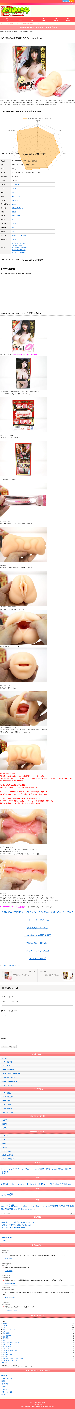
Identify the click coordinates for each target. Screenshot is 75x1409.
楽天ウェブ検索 (7, 1354)
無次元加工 (54, 1184)
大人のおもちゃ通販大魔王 (19, 247)
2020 (13, 219)
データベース (6, 1065)
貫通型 (18, 184)
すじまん (29, 1206)
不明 (13, 227)
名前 (37, 1039)
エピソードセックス (9, 1329)
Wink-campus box (10, 1283)
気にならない (16, 196)
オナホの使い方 (7, 1100)
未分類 (3, 1240)
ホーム (4, 1058)
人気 (3, 1139)
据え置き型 (49, 1169)
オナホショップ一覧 (8, 1077)
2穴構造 (12, 1184)
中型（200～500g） (17, 208)
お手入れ (22, 1206)
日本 (13, 231)
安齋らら (18, 965)
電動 (66, 1169)
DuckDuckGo (7, 1335)
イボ (17, 1184)
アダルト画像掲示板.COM (11, 1343)
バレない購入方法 (7, 1096)
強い (5, 1195)
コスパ (4, 1147)
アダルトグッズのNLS (18, 243)
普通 (13, 192)
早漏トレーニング (30, 1209)
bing (4, 1327)
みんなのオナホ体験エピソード (12, 1073)
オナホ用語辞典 (7, 1108)
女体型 (42, 1169)
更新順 (4, 1124)
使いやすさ (4, 1384)
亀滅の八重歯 (8, 1258)
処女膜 (45, 1206)
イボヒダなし (22, 1184)
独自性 (3, 1381)
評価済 (14, 239)
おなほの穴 (38, 1406)
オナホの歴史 (6, 1093)
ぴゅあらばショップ (17, 245)
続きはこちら (5, 1362)
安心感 (3, 1394)
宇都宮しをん (11, 965)
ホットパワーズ (37, 958)
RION (5, 965)
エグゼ (14, 223)
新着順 (4, 1127)
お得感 (3, 1386)
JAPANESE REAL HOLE (19, 235)
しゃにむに (6, 1348)
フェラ (14, 184)
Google (5, 1323)
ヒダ (43, 1183)
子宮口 (48, 1184)
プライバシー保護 (6, 1392)
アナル (3, 1169)
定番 (23, 1209)
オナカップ (10, 1169)
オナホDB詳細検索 (8, 1069)
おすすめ (5, 1135)
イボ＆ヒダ (15, 188)
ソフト (14, 204)
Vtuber (16, 1206)
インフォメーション (8, 1085)
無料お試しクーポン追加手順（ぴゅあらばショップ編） (18, 1222)
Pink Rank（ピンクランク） (11, 1360)
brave (4, 1331)
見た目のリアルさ (7, 1155)
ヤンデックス (7, 1345)
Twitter (5, 1352)
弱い (2, 1195)
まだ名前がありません (11, 1310)
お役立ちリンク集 (7, 1112)
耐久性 (4, 1143)
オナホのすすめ (7, 1062)
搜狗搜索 (5, 1337)
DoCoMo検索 (7, 1346)
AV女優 (14, 212)
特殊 (55, 1169)
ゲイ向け (36, 1206)
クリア (16, 1169)
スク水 (41, 1206)
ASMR (2, 1206)
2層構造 (5, 1184)
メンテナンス (6, 1151)
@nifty (5, 1356)
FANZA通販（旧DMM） (18, 250)
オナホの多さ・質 (6, 1378)
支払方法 (4, 1389)
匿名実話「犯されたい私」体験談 (13, 1358)
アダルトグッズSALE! (18, 252)
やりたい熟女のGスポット (11, 1350)
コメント (3, 1015)
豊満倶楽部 (6, 1333)
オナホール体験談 (6, 1237)
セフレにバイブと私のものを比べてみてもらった (16, 1225)
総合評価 (4, 1375)
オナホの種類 (6, 1104)
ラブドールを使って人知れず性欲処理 (13, 1227)
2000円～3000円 (16, 216)
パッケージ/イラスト (8, 1158)
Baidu (4, 1341)
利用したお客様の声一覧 (9, 1081)
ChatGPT (5, 1339)
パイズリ (22, 1169)
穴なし (69, 1184)
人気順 (4, 1120)
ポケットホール (35, 1169)
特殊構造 (63, 1184)
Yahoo (5, 1325)
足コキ (63, 1169)
